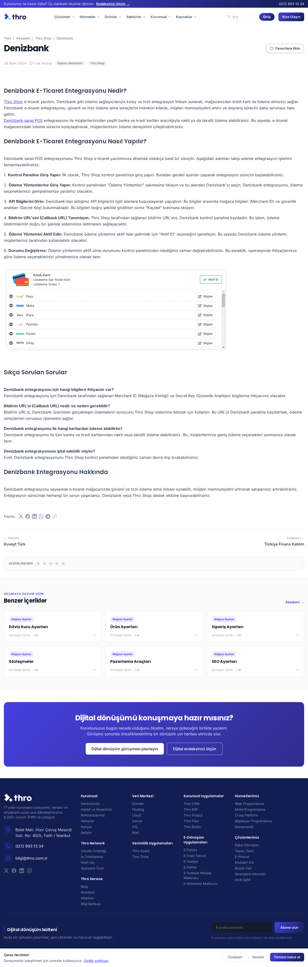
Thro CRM (191, 804)
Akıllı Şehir (243, 880)
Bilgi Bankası (91, 904)
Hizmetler (88, 17)
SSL (135, 827)
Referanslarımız (93, 815)
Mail (135, 832)
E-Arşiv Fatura (195, 856)
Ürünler (111, 17)
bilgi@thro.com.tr (31, 858)
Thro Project (193, 815)
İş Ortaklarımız (92, 857)
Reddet (258, 957)
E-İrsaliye (191, 861)
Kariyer (86, 827)
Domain (138, 804)
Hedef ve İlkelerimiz (96, 809)
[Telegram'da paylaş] (47, 516)
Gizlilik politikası (96, 961)
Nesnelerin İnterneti (250, 874)
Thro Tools (140, 857)
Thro (7, 38)
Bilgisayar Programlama (253, 821)
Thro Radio (192, 827)
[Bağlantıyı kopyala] (54, 516)
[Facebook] (14, 870)
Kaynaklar (184, 17)
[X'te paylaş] (21, 516)
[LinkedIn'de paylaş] (34, 516)
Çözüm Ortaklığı (93, 851)
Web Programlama (249, 804)
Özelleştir (235, 957)
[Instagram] (29, 870)
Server (137, 821)
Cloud (136, 815)
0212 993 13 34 (291, 4)
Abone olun (289, 927)
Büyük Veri (243, 868)
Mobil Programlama (250, 809)
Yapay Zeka (244, 851)
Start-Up (88, 862)
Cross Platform (246, 815)
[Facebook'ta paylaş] (27, 516)
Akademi (23, 38)
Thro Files (191, 821)
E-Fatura (190, 850)
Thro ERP (191, 809)
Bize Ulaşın (291, 17)
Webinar (87, 898)
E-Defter (190, 867)
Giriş (267, 17)
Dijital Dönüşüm (247, 845)
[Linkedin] (21, 870)
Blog (84, 886)
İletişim (86, 832)
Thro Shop (43, 38)
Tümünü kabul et (287, 957)
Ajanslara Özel (92, 868)
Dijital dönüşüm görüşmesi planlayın (124, 748)
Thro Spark (141, 851)
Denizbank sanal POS (23, 120)
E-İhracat (242, 857)
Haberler (87, 821)
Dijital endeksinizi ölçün (194, 748)
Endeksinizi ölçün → (113, 4)
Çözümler (62, 17)
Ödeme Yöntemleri (70, 63)
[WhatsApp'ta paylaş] (41, 516)
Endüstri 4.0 (244, 862)
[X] (6, 870)
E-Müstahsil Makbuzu (201, 883)
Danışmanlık (244, 827)
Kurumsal (159, 17)
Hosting (138, 809)
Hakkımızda (90, 804)
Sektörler (133, 17)
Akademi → (294, 602)
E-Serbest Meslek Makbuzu (198, 875)
